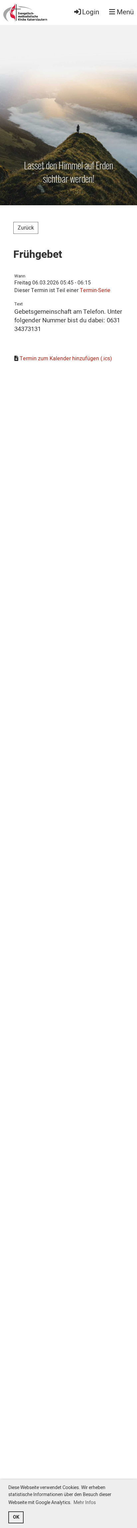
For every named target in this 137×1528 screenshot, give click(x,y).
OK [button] (16, 1517)
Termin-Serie (95, 290)
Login (90, 12)
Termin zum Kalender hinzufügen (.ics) (66, 359)
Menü (124, 12)
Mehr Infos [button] (84, 1502)
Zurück (26, 228)
